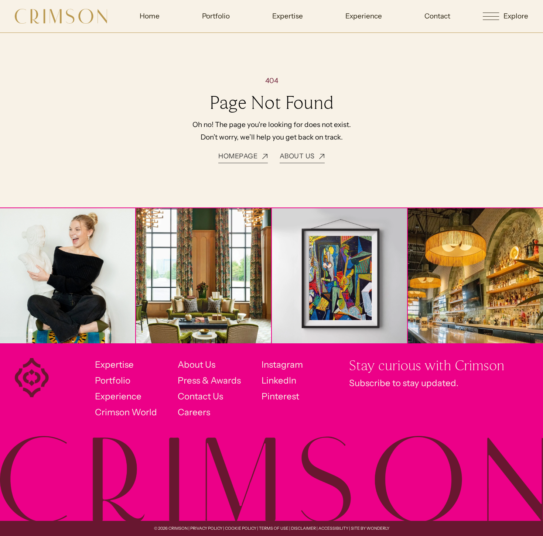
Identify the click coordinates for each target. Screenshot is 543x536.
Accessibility (333, 528)
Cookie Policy (240, 528)
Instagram (282, 364)
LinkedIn (279, 380)
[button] (505, 16)
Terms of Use (273, 528)
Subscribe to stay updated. (403, 383)
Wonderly (377, 528)
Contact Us (200, 396)
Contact (437, 16)
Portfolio (216, 16)
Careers (194, 412)
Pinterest (280, 396)
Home (150, 16)
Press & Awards (209, 380)
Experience (363, 16)
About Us (196, 364)
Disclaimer (303, 528)
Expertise (287, 16)
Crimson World (126, 412)
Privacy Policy (206, 528)
